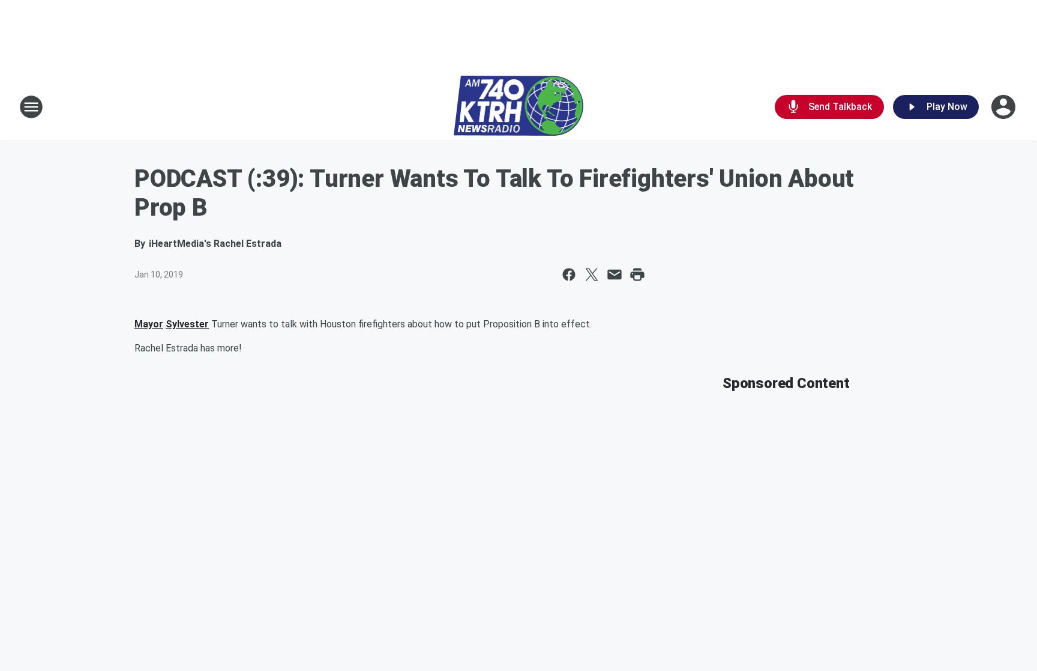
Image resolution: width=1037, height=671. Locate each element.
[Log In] (1004, 107)
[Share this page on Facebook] (569, 274)
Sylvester (187, 324)
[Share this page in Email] (614, 274)
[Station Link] (519, 107)
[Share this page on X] (591, 274)
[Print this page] (637, 274)
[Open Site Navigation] (31, 107)
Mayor (148, 324)
